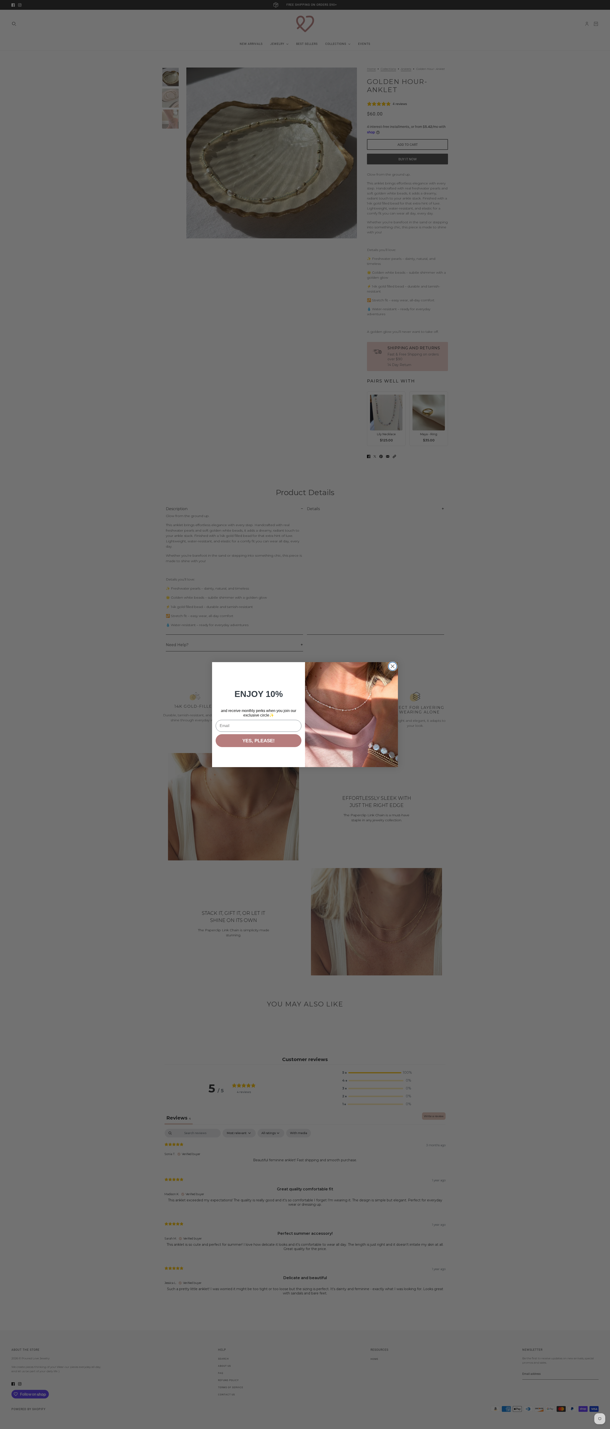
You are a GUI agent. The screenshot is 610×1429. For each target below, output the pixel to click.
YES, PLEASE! (258, 740)
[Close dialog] (392, 666)
